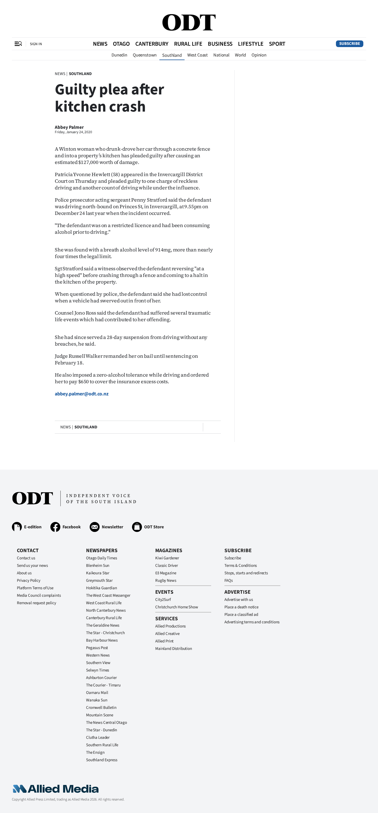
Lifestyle (250, 44)
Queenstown (145, 55)
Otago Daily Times (101, 558)
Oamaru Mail (97, 693)
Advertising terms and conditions (251, 622)
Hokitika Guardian (101, 588)
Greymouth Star (99, 580)
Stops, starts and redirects (246, 573)
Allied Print (164, 641)
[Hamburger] (18, 44)
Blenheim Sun (97, 565)
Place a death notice (241, 607)
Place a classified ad (241, 615)
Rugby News (165, 580)
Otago (121, 44)
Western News (98, 655)
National (221, 55)
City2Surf (163, 600)
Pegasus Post (97, 648)
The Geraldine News (102, 625)
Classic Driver (166, 565)
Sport (277, 44)
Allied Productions (170, 626)
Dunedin (119, 55)
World (240, 55)
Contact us (26, 558)
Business (220, 44)
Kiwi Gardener (167, 558)
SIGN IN (36, 44)
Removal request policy (36, 603)
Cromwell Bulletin (101, 708)
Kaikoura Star (97, 573)
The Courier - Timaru (103, 685)
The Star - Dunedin (101, 730)
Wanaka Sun (96, 700)
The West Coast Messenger (108, 595)
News (100, 44)
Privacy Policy (28, 580)
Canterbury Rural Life (104, 618)
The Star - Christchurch (105, 633)
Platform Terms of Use (35, 588)
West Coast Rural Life (103, 603)
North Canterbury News (106, 610)
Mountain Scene (99, 715)
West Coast (197, 55)
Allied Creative (167, 634)
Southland (172, 55)
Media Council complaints (39, 595)
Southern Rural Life (102, 745)
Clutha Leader (98, 737)
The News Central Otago (106, 722)
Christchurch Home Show (176, 607)
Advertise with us (238, 600)
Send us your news (32, 565)
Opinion (259, 55)
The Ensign (95, 752)
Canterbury (152, 44)
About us (24, 573)
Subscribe (349, 44)
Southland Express (101, 760)
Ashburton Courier (101, 678)
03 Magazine (165, 573)
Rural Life (188, 44)
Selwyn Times (97, 670)
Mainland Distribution (173, 649)
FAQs (228, 580)
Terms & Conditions (240, 565)
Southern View (98, 663)
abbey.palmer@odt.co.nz (81, 393)
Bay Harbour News (102, 640)
